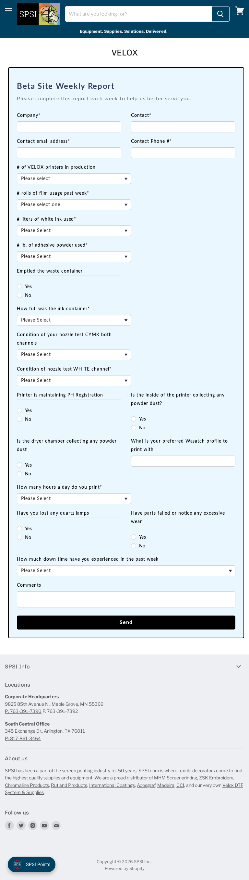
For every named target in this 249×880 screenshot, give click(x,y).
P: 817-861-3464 (23, 738)
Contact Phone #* (151, 141)
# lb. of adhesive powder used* (52, 245)
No (28, 295)
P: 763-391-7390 (23, 711)
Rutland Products (69, 785)
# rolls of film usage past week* (53, 193)
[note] (126, 102)
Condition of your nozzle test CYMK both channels (64, 339)
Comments (29, 585)
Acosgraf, (146, 785)
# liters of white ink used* (46, 219)
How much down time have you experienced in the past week (88, 559)
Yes (28, 287)
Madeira (165, 785)
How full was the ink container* (53, 309)
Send (126, 622)
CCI (180, 785)
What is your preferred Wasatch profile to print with (179, 445)
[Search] (220, 13)
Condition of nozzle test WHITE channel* (64, 369)
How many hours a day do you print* (59, 487)
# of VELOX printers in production (56, 167)
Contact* (141, 115)
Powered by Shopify (125, 868)
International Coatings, (112, 785)
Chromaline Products (27, 785)
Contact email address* (43, 141)
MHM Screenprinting (175, 777)
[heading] (126, 86)
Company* (29, 115)
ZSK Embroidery (216, 777)
